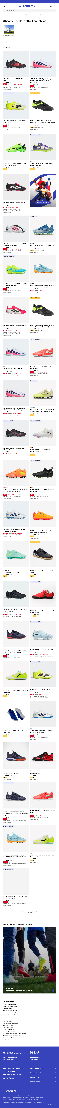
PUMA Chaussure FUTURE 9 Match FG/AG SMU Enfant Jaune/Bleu (15, 284)
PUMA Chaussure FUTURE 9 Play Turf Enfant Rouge (42, 811)
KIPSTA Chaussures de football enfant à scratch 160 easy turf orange (42, 531)
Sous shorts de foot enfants (10, 1031)
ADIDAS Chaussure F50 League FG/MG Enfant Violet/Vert (41, 164)
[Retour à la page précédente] (24, 912)
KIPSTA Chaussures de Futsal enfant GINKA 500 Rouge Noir (42, 611)
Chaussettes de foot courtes (10, 1042)
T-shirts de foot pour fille (9, 1008)
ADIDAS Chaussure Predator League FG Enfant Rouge (14, 326)
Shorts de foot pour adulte (9, 1039)
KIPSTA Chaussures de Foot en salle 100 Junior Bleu (15, 731)
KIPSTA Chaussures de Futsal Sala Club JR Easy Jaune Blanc (42, 855)
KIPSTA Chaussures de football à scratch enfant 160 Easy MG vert (15, 164)
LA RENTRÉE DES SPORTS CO (43, 202)
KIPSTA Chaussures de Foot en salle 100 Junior (41, 571)
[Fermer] (55, 2)
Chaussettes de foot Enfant (10, 1006)
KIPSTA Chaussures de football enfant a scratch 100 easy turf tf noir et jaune (42, 326)
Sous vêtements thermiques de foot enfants (14, 1033)
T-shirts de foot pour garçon (10, 1019)
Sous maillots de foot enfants (10, 1023)
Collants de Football (8, 1025)
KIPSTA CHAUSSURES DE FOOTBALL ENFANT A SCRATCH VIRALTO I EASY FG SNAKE (14, 856)
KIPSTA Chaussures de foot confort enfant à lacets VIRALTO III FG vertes (15, 571)
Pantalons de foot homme (9, 1029)
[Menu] (4, 6)
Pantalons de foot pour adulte (10, 1017)
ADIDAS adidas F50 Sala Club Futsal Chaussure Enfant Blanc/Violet (13, 369)
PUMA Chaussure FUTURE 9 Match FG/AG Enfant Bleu (42, 650)
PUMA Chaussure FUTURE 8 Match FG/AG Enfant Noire (42, 490)
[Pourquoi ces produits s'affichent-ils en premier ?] (3, 47)
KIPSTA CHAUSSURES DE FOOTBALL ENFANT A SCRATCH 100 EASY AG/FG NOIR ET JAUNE (42, 122)
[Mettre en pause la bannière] (53, 2)
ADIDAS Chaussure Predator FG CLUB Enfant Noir (14, 203)
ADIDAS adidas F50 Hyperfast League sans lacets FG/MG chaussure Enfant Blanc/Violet (42, 80)
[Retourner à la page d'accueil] (28, 6)
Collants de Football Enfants (10, 1010)
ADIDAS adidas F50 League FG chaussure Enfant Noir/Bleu (15, 610)
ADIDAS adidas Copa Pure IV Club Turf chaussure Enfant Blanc (41, 731)
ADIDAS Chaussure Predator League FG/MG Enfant (13, 449)
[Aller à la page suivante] (35, 912)
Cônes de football (7, 1021)
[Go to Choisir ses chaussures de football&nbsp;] (53, 990)
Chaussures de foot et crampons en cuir (13, 1035)
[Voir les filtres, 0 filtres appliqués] (5, 43)
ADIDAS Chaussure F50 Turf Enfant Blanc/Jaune (40, 690)
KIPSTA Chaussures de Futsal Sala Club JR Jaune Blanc (15, 691)
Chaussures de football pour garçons (9, 36)
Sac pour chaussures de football (11, 1014)
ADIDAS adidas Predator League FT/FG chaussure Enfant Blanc (14, 244)
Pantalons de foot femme (9, 1004)
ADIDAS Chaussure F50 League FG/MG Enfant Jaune (14, 121)
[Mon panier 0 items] (54, 6)
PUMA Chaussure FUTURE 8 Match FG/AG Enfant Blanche (42, 450)
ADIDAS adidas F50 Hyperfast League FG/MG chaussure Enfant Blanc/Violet (14, 409)
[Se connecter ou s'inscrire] (51, 6)
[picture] (16, 64)
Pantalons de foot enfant (9, 1012)
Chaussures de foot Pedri (9, 1044)
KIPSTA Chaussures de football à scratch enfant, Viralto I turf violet (15, 772)
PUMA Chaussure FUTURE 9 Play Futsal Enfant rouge (41, 367)
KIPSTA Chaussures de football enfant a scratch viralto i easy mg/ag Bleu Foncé (15, 651)
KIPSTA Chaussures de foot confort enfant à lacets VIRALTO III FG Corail (15, 490)
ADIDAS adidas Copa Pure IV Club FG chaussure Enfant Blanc (14, 530)
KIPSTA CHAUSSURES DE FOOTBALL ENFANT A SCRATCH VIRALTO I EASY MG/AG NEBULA (15, 813)
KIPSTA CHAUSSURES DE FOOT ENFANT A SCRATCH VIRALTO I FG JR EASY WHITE (42, 410)
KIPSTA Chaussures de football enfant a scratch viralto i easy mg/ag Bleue (42, 286)
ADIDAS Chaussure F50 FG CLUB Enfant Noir (14, 79)
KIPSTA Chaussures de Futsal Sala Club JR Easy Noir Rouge (42, 772)
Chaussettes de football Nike (10, 1037)
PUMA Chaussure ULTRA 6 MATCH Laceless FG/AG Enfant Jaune (15, 897)
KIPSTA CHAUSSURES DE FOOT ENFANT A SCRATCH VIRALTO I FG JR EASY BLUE (42, 246)
